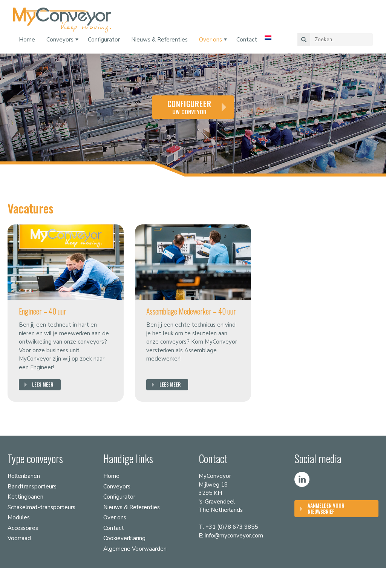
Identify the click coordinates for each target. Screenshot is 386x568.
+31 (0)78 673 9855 (231, 527)
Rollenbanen (24, 476)
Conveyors (60, 39)
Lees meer (42, 384)
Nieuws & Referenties (159, 39)
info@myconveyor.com (234, 535)
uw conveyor (189, 107)
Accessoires (23, 528)
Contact (246, 39)
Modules (19, 517)
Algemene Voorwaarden (135, 549)
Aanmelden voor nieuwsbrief (326, 508)
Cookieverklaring (124, 538)
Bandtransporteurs (32, 486)
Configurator (104, 39)
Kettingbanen (25, 496)
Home (27, 39)
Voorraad (19, 538)
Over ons (210, 39)
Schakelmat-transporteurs (41, 507)
